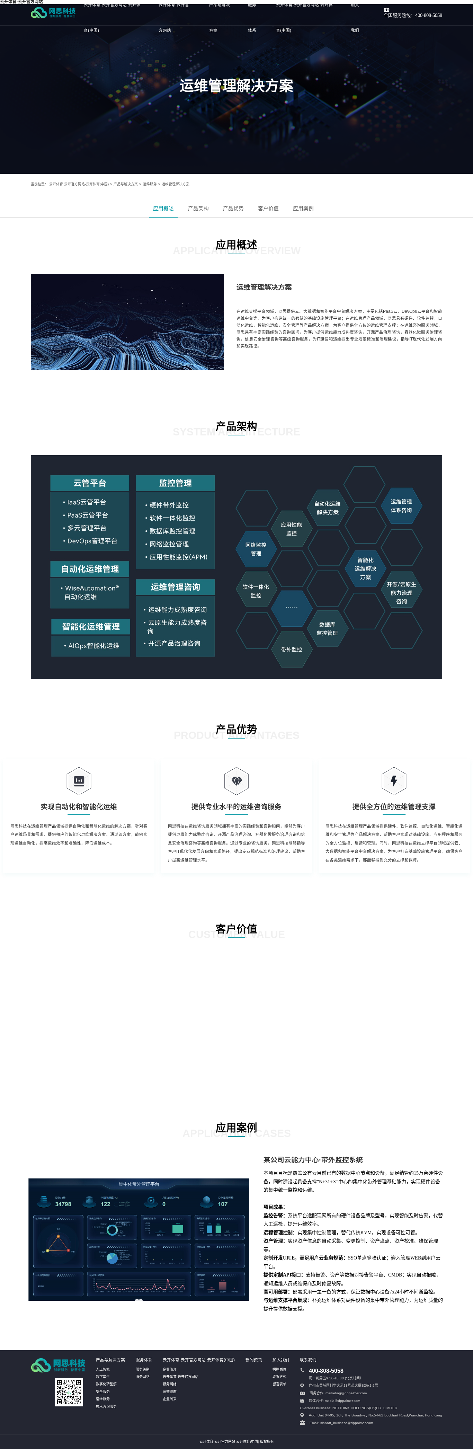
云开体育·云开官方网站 (180, 1377)
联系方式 (279, 1377)
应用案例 (303, 208)
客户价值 (268, 208)
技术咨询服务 (106, 1406)
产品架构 (198, 208)
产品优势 (233, 208)
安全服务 (103, 1392)
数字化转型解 (106, 1384)
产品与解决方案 (126, 184)
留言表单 (279, 1384)
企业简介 (170, 1369)
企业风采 (170, 1399)
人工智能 (103, 1369)
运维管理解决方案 (175, 184)
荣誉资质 (170, 1392)
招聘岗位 (279, 1369)
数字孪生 (103, 1377)
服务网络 (143, 1377)
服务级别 (143, 1369)
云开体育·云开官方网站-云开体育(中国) (79, 184)
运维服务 (150, 184)
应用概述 (163, 208)
